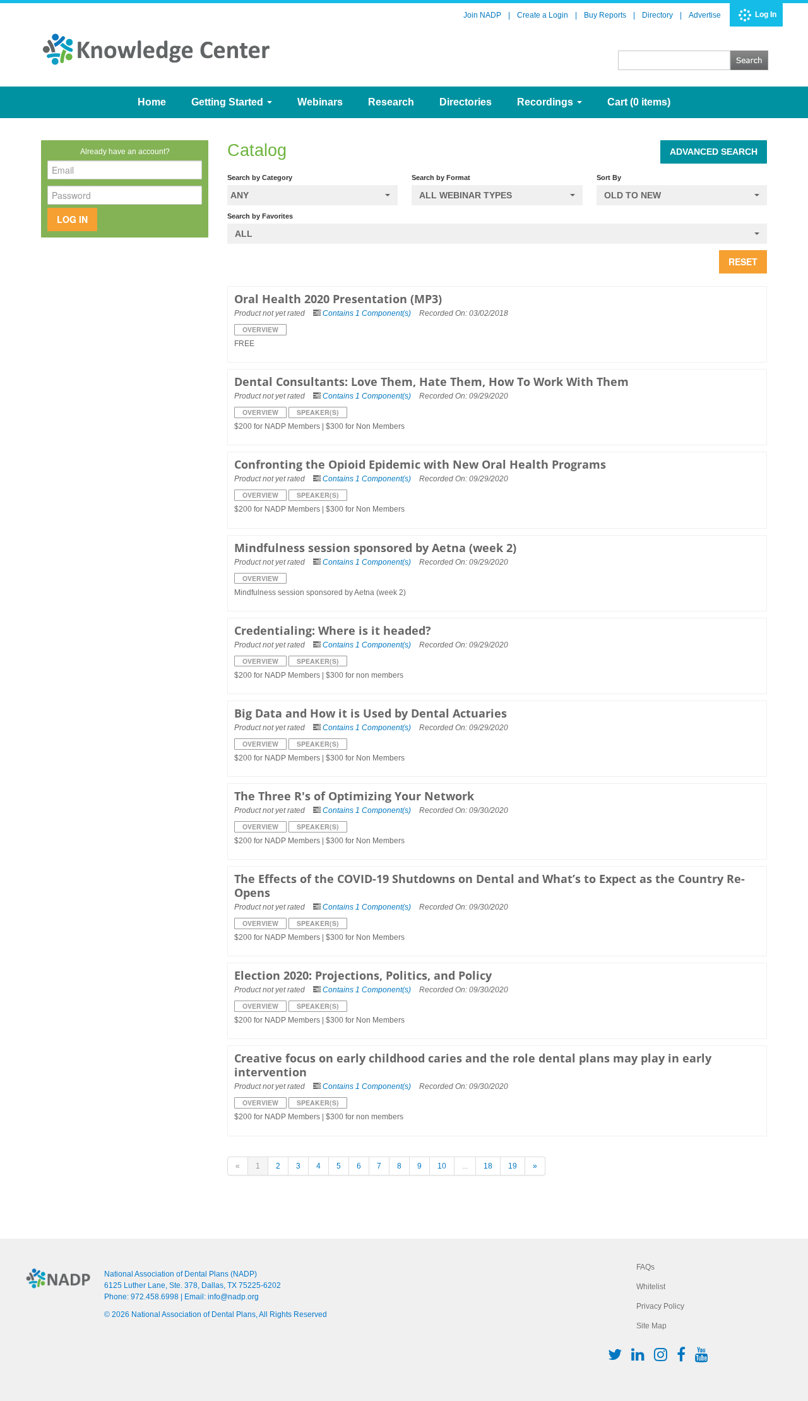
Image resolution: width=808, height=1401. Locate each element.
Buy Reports (605, 15)
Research (391, 102)
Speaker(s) (318, 412)
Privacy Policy (660, 1306)
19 (512, 1166)
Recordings (546, 102)
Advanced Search (714, 152)
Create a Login (542, 15)
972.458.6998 (155, 1296)
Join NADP (482, 15)
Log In (765, 14)
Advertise (705, 15)
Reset (743, 261)
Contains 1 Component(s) (367, 313)
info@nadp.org (233, 1296)
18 (488, 1166)
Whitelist (650, 1286)
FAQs (645, 1267)
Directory (657, 15)
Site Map (651, 1325)
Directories (465, 102)
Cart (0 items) (638, 102)
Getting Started (228, 102)
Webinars (320, 102)
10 (441, 1166)
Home (152, 102)
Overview (260, 329)
